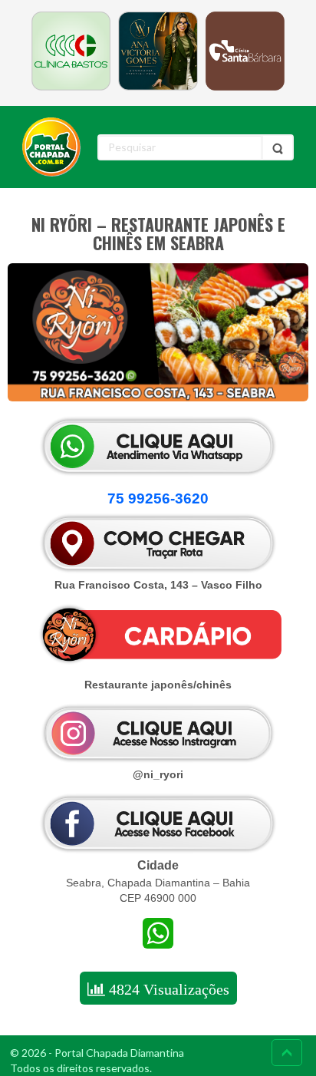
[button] (158, 499)
